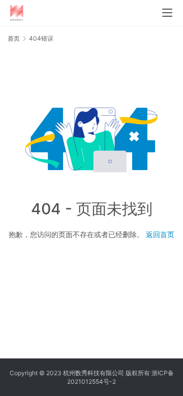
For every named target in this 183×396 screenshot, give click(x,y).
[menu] (167, 13)
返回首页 (160, 234)
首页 (14, 38)
